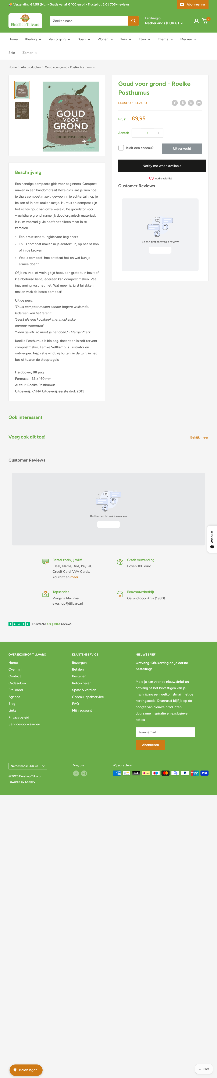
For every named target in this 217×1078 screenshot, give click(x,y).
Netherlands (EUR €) (24, 766)
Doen (82, 39)
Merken (186, 39)
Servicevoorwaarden (24, 724)
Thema (163, 39)
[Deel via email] (199, 103)
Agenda (14, 697)
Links (12, 710)
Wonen (103, 39)
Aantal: (123, 133)
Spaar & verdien (84, 690)
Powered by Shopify (21, 782)
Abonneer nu (196, 4)
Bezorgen (79, 663)
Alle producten (31, 67)
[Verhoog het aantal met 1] (158, 132)
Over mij (14, 669)
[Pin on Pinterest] (183, 103)
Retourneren (81, 683)
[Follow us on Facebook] (76, 773)
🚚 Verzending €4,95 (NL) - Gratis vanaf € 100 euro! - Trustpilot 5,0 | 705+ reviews (68, 4)
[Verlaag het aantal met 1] (136, 132)
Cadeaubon (17, 683)
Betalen (78, 669)
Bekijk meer (199, 437)
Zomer (27, 53)
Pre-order (15, 690)
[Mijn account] (196, 21)
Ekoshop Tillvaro (132, 103)
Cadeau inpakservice (88, 697)
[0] (205, 20)
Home (13, 39)
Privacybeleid (18, 717)
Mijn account (82, 710)
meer (74, 577)
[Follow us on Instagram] (84, 773)
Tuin (123, 39)
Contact (14, 676)
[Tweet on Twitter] (191, 103)
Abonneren (150, 745)
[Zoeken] (133, 21)
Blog (11, 704)
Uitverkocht (182, 148)
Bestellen (79, 676)
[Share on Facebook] (175, 103)
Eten (142, 39)
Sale (11, 53)
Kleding (31, 39)
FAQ (75, 704)
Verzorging (57, 39)
